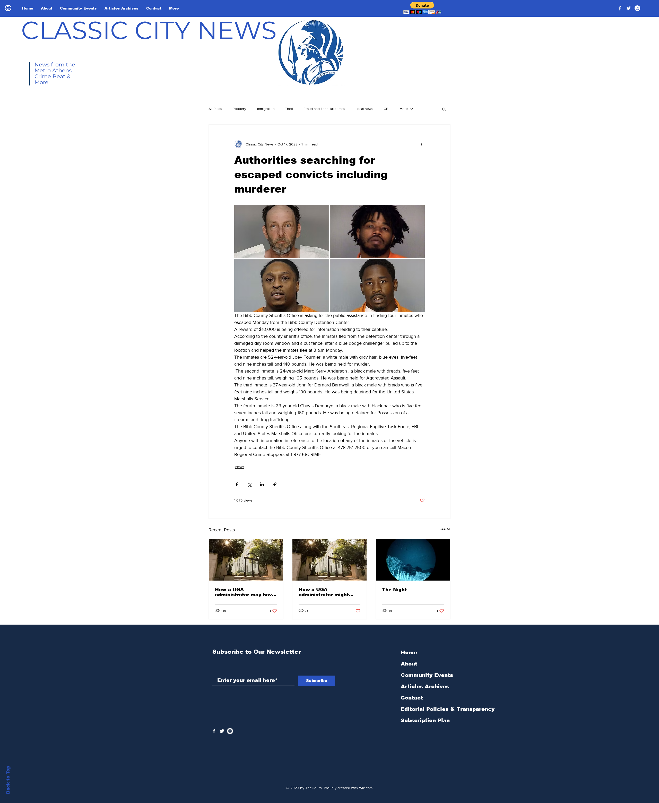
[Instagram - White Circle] (637, 8)
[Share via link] (274, 484)
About (409, 664)
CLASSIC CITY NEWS (149, 30)
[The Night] (413, 560)
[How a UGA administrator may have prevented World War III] (246, 560)
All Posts (215, 109)
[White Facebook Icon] (214, 731)
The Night (394, 589)
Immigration (265, 109)
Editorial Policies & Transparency (448, 709)
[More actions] (422, 144)
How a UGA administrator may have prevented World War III (245, 592)
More (404, 109)
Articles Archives (425, 686)
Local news (364, 109)
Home (409, 652)
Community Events (427, 675)
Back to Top (8, 780)
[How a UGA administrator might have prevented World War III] (329, 560)
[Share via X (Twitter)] (249, 484)
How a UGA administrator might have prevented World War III (326, 592)
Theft (289, 109)
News (239, 467)
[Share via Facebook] (236, 484)
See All (444, 529)
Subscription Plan (425, 720)
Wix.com (366, 788)
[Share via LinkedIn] (261, 484)
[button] (422, 8)
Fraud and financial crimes (324, 109)
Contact (412, 698)
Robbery (239, 109)
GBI (386, 109)
